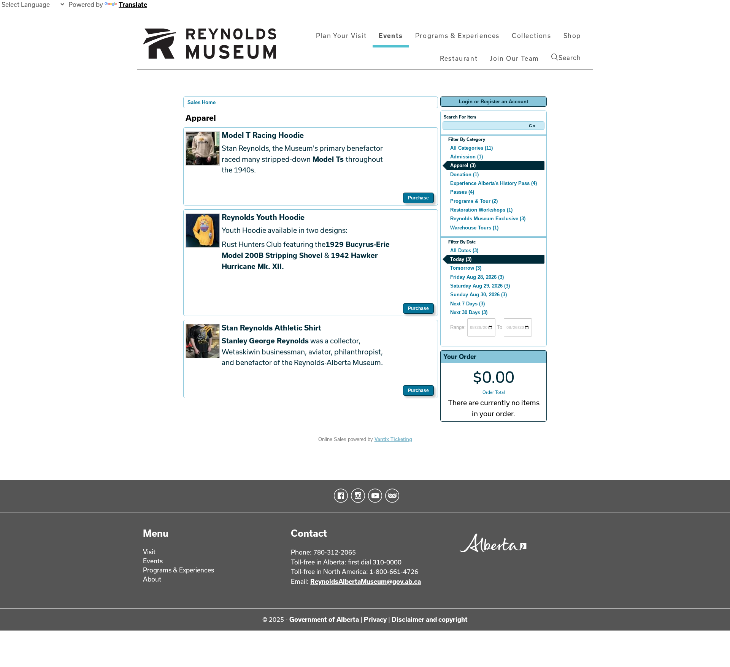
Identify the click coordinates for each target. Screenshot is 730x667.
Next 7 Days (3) (467, 304)
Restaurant (459, 58)
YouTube (373, 495)
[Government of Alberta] (491, 554)
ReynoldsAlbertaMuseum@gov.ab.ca (365, 581)
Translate (133, 4)
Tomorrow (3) (465, 268)
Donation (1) (464, 174)
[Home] (209, 47)
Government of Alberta (324, 619)
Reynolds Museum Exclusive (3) (487, 218)
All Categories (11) (471, 148)
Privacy (375, 619)
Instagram (356, 495)
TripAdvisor (390, 495)
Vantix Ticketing (393, 439)
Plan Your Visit (341, 35)
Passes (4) (462, 192)
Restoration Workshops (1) (481, 210)
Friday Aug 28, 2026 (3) (477, 277)
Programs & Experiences (457, 35)
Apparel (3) (463, 165)
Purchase (418, 198)
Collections (531, 35)
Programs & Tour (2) (474, 201)
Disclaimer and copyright (430, 619)
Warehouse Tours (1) (474, 228)
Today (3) (460, 259)
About (152, 579)
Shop (572, 35)
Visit (149, 551)
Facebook (339, 495)
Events (391, 35)
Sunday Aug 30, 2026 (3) (478, 294)
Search (570, 57)
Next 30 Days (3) (468, 312)
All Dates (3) (464, 250)
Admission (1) (466, 157)
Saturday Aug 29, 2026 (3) (480, 286)
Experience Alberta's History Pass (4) (493, 183)
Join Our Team (514, 58)
